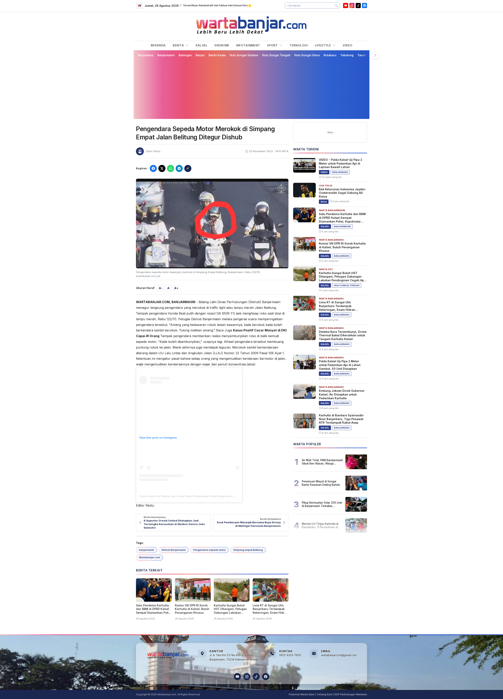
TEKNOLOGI (298, 45)
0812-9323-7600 (290, 655)
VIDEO (347, 45)
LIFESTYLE (323, 45)
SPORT (273, 45)
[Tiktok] (358, 5)
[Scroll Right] (375, 55)
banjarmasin (146, 549)
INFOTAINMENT (248, 45)
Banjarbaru (145, 55)
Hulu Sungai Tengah (276, 55)
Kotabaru (330, 55)
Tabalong (346, 55)
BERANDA (158, 45)
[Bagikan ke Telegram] (179, 168)
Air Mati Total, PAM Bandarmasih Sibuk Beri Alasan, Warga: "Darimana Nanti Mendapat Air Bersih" (322, 462)
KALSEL (202, 45)
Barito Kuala (217, 55)
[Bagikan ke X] (161, 168)
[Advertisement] (251, 87)
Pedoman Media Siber (302, 694)
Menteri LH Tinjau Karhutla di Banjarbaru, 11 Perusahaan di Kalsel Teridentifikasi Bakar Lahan (320, 525)
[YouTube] (345, 5)
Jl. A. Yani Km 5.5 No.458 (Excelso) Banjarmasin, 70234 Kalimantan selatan (234, 657)
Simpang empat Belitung (248, 549)
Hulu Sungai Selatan (244, 55)
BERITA (179, 45)
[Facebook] (364, 5)
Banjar (200, 55)
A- (160, 288)
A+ (176, 288)
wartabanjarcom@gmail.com (339, 655)
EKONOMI (222, 45)
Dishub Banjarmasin (174, 549)
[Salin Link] (187, 168)
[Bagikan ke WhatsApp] (170, 168)
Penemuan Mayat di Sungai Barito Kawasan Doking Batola (321, 483)
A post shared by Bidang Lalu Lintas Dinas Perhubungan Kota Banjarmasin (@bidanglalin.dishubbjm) (202, 496)
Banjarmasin (166, 55)
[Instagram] (351, 5)
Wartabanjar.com (149, 557)
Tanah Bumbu (366, 55)
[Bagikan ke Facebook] (153, 168)
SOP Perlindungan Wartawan (350, 694)
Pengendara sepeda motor (209, 549)
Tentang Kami (324, 694)
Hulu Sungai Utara (307, 55)
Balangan (185, 55)
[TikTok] (256, 676)
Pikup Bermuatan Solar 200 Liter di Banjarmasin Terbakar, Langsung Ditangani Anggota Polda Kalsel (322, 504)
